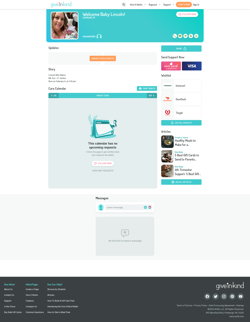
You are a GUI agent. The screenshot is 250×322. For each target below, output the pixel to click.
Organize (153, 4)
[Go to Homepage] (61, 5)
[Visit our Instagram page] (224, 296)
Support (167, 4)
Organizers (89, 37)
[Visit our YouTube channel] (241, 296)
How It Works (136, 4)
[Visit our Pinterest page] (232, 296)
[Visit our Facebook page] (207, 296)
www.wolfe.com (236, 316)
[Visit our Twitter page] (216, 296)
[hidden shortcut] (168, 36)
